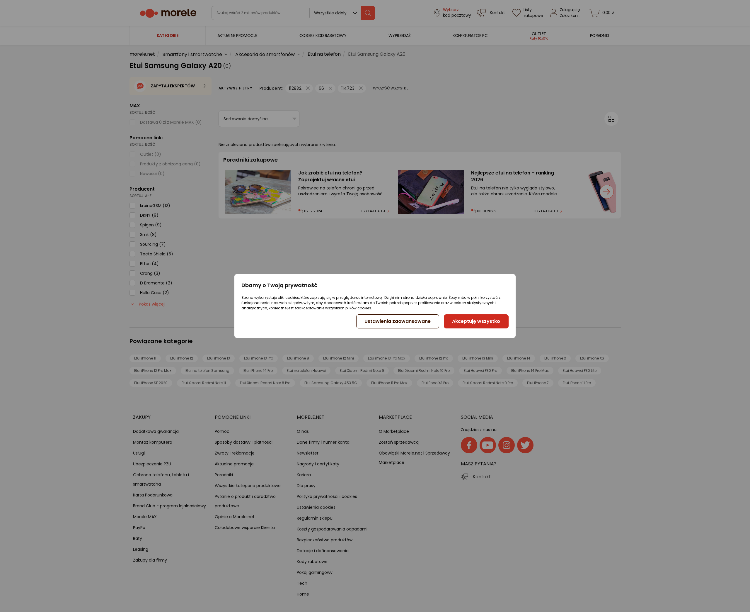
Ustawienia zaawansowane (397, 321)
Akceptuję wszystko (476, 321)
